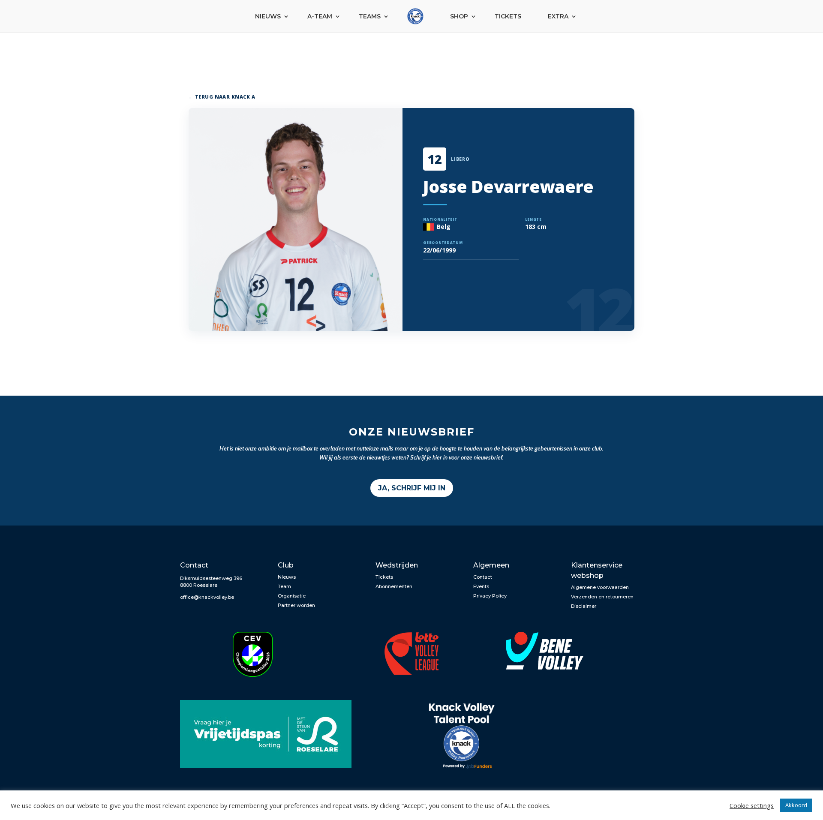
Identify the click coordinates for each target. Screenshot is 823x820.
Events (481, 586)
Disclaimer (583, 606)
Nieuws (268, 16)
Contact (482, 577)
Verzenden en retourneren (602, 597)
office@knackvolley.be (207, 597)
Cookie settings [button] (752, 805)
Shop (459, 16)
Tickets (508, 16)
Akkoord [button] (796, 805)
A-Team (319, 16)
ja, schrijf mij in (411, 488)
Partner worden (296, 605)
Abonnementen (393, 586)
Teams (370, 16)
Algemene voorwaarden (600, 587)
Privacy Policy (490, 596)
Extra (558, 16)
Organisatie (292, 596)
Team (284, 586)
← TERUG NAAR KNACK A (222, 96)
